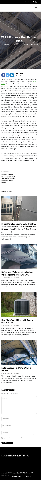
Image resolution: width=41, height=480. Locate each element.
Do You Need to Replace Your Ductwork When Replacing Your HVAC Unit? (18, 273)
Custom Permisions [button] (16, 476)
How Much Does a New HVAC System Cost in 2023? (17, 321)
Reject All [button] (28, 476)
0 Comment (35, 44)
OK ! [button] (32, 472)
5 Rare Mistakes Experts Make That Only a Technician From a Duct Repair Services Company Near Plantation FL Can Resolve (18, 226)
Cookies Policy (24, 472)
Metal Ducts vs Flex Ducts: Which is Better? (16, 369)
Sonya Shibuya (7, 44)
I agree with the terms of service (13, 438)
